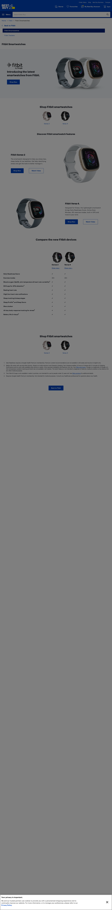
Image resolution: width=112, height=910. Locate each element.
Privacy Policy (6, 905)
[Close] (107, 902)
